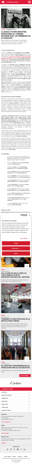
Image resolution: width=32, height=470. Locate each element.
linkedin (24, 450)
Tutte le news (24, 375)
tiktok (7, 450)
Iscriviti (3, 443)
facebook (14, 450)
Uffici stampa (5, 433)
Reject (16, 253)
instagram (11, 450)
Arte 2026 (4, 392)
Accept (16, 243)
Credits (25, 456)
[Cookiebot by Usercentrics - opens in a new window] (20, 215)
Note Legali (7, 456)
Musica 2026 (5, 404)
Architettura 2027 (7, 395)
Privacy (14, 456)
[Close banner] (29, 215)
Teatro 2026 (5, 407)
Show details (23, 238)
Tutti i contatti (5, 422)
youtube (17, 450)
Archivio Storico (6, 410)
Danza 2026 (4, 401)
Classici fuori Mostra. (16, 57)
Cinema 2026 (5, 398)
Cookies (20, 456)
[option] (16, 382)
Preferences (15, 248)
